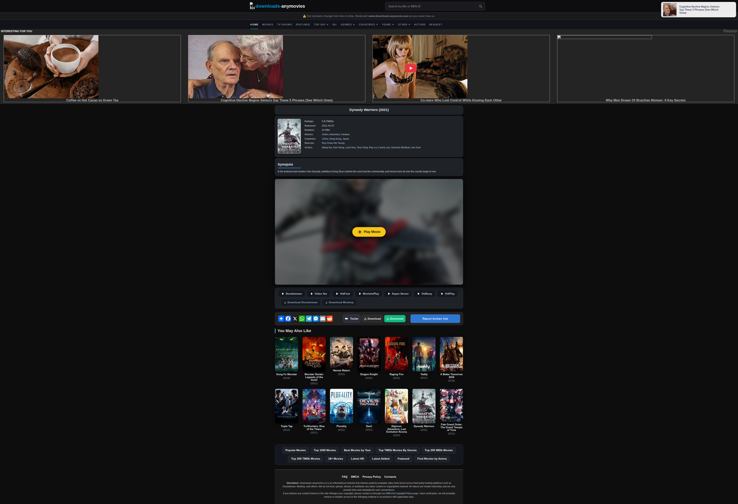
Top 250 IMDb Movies (439, 450)
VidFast (345, 293)
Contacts (390, 476)
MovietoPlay (371, 293)
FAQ (344, 476)
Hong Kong (335, 138)
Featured (403, 458)
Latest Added (381, 458)
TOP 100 (319, 24)
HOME (254, 24)
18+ (334, 24)
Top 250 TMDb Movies (305, 458)
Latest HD (357, 458)
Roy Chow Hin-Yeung (333, 143)
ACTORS (420, 24)
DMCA (355, 476)
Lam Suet (416, 147)
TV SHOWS (284, 24)
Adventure (334, 134)
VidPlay (450, 293)
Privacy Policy (371, 476)
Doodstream (294, 293)
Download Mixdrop (341, 302)
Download (374, 318)
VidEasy (426, 293)
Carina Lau (384, 147)
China (325, 138)
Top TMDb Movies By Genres (398, 450)
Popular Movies (295, 450)
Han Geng (338, 147)
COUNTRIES (367, 24)
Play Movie (372, 232)
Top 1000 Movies (325, 450)
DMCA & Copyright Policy (399, 493)
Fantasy (345, 134)
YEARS (386, 24)
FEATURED (303, 24)
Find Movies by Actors (432, 458)
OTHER (402, 24)
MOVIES (267, 24)
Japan (345, 138)
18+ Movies (335, 458)
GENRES (346, 24)
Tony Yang (362, 147)
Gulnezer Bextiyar (400, 147)
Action (325, 134)
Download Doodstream (302, 302)
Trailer (354, 318)
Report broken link (435, 318)
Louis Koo (350, 147)
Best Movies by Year (357, 450)
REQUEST (435, 24)
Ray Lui (373, 147)
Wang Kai (327, 147)
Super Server (400, 293)
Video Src (321, 293)
